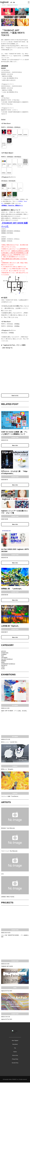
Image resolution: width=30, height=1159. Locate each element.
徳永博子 (9, 143)
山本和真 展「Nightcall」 (10, 626)
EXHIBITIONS (4, 653)
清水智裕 (25, 164)
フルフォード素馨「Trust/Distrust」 (10, 796)
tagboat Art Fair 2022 (6, 990)
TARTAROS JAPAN (4, 145)
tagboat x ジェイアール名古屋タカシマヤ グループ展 (14, 512)
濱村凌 (3, 196)
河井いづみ (9, 189)
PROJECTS (4, 665)
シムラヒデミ (20, 189)
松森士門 (14, 197)
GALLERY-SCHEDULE (7, 659)
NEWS (2, 662)
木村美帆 (20, 134)
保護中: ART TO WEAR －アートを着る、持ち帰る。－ (14, 711)
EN (14, 2)
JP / (11, 2)
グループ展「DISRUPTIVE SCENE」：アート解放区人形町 (15, 935)
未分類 (3, 668)
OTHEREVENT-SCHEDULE (8, 664)
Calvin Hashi (9, 165)
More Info (15, 445)
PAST (2, 656)
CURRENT (4, 654)
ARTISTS (3, 651)
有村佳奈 (4, 134)
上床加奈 (9, 134)
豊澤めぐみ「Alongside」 (7, 769)
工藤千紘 (14, 164)
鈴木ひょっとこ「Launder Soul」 (9, 742)
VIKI (3, 188)
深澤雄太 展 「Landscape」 (12, 589)
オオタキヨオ (14, 135)
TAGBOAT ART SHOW (7, 966)
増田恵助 (9, 172)
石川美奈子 (4, 165)
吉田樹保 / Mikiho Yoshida (7, 896)
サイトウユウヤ (20, 165)
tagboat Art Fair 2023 (6, 1019)
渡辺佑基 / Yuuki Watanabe (8, 828)
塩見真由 (25, 134)
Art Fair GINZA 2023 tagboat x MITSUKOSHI (15, 550)
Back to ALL (15, 395)
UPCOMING (4, 657)
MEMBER (3, 660)
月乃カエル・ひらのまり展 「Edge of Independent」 (14, 472)
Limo (2, 874)
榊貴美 (14, 188)
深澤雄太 (4, 172)
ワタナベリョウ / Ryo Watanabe (9, 851)
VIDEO (3, 667)
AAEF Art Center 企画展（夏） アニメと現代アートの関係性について (14, 433)
